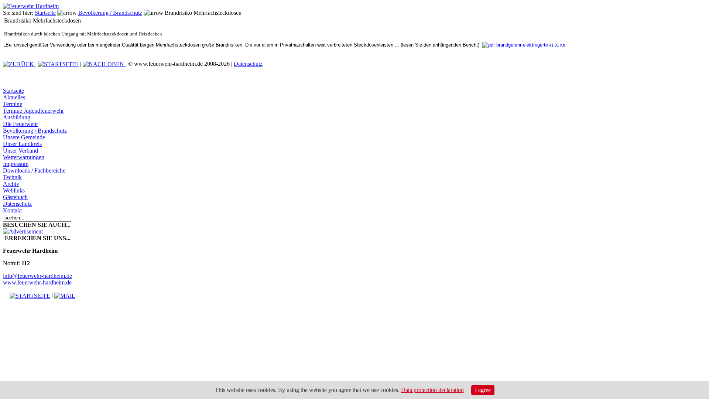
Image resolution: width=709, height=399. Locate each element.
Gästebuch (15, 197)
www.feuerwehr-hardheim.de (37, 282)
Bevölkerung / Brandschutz (110, 13)
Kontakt (12, 210)
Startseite (45, 13)
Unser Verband (20, 150)
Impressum (15, 164)
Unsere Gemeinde (24, 137)
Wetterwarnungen (23, 157)
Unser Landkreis (22, 144)
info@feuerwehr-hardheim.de (37, 276)
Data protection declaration (432, 390)
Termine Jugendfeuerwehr (33, 111)
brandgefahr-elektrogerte (530, 45)
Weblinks (14, 190)
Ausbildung (16, 117)
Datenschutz (248, 64)
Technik (12, 177)
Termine (12, 104)
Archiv (11, 184)
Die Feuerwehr (20, 124)
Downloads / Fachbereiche (34, 170)
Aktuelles (14, 97)
